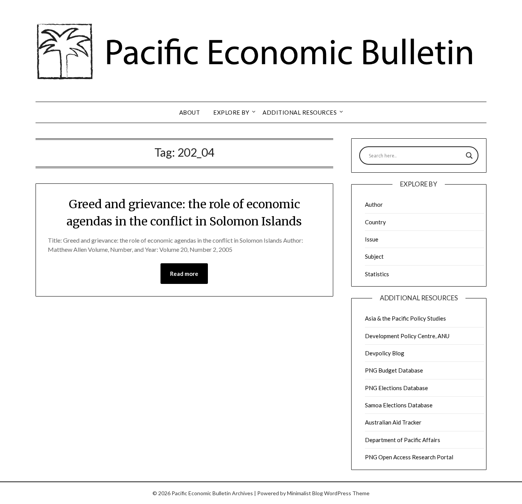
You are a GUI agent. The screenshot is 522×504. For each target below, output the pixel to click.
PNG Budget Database (394, 370)
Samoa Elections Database (399, 405)
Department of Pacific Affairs (402, 439)
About (189, 112)
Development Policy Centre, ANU (407, 335)
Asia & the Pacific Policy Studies (405, 318)
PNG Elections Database (396, 387)
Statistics (377, 274)
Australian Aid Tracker (393, 422)
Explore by (231, 112)
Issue (371, 239)
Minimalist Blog (305, 493)
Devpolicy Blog (384, 353)
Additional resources (300, 112)
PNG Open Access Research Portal (409, 457)
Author (374, 204)
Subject (374, 256)
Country (375, 222)
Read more (184, 273)
